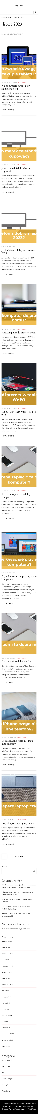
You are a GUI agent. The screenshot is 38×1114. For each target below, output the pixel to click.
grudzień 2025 (7, 966)
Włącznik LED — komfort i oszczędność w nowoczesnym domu (17, 893)
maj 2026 (5, 960)
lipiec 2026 (6, 948)
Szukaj (4, 866)
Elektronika (6, 1066)
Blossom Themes (8, 1109)
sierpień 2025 (7, 972)
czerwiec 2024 (7, 985)
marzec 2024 (6, 1003)
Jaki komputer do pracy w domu (19, 333)
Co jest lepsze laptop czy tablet (18, 823)
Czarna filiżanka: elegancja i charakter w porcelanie (17, 900)
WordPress (32, 1109)
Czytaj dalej (7, 110)
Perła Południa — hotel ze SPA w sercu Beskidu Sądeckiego (16, 907)
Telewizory (6, 1091)
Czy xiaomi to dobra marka (16, 661)
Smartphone (22, 82)
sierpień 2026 (7, 941)
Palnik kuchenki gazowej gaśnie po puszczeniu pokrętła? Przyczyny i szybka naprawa (19, 886)
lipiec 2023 (6, 1046)
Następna (18, 856)
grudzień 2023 (7, 1021)
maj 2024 (5, 991)
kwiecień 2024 (7, 997)
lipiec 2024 (6, 978)
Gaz (3, 1072)
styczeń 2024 (7, 1015)
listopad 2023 (7, 1028)
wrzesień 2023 (7, 1040)
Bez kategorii (7, 1060)
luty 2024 (5, 1009)
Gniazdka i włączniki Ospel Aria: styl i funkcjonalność (16, 914)
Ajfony (19, 5)
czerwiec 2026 (7, 954)
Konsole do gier (7, 1079)
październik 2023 (8, 1034)
